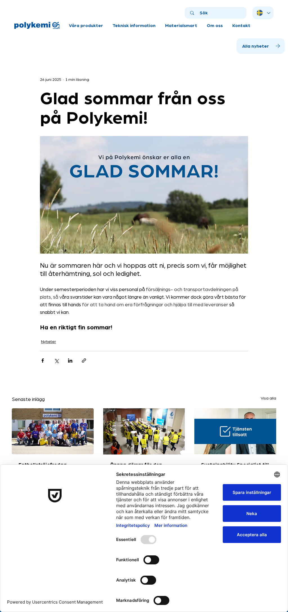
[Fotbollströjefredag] (53, 431)
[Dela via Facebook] (42, 360)
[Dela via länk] (84, 360)
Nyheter (48, 341)
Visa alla (268, 397)
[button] (86, 25)
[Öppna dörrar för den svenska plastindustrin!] (144, 431)
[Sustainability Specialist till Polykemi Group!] (235, 431)
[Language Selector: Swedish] (263, 12)
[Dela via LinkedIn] (70, 360)
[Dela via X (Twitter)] (56, 360)
